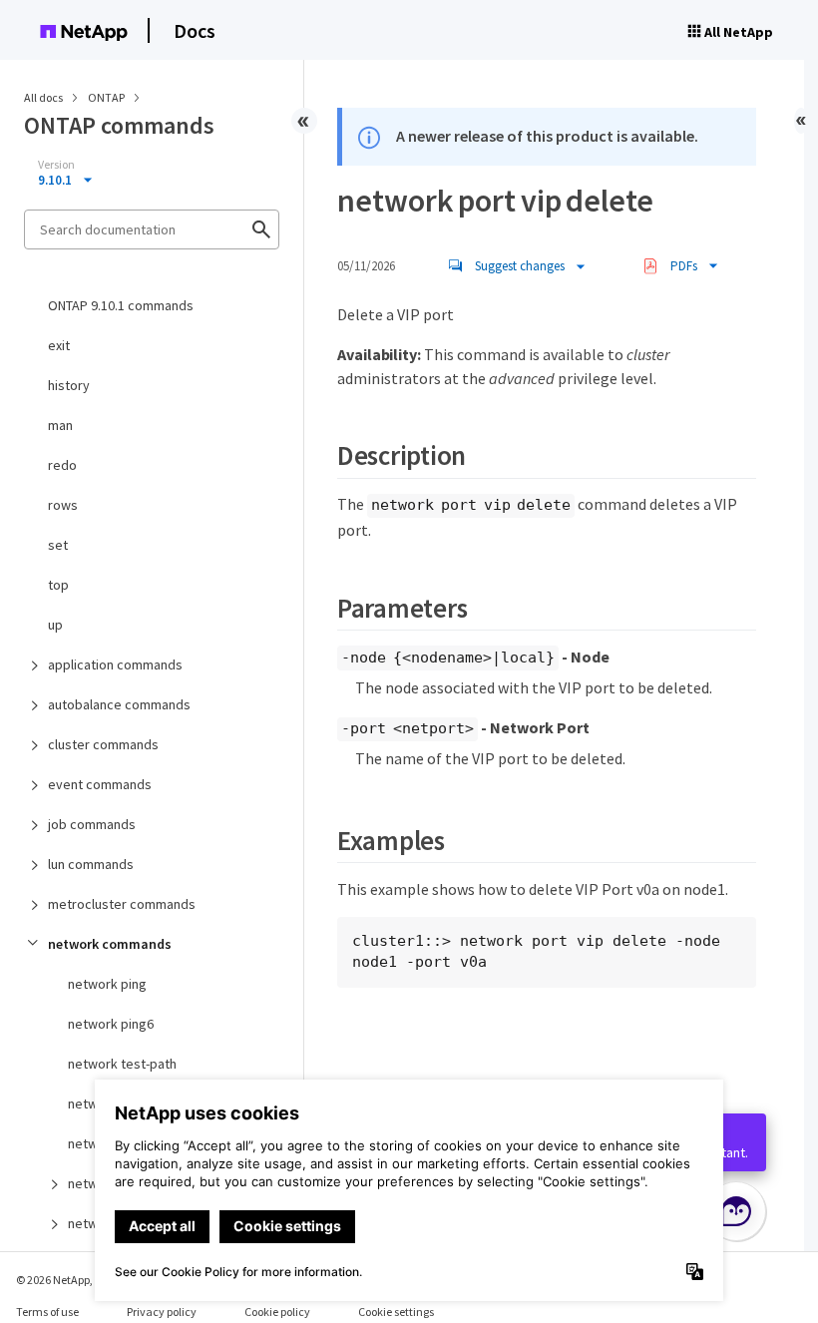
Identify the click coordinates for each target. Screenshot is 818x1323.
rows (63, 505)
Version (56, 165)
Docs (194, 30)
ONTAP (107, 97)
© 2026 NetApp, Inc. (65, 1279)
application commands (115, 664)
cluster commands (103, 744)
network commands (110, 944)
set (58, 545)
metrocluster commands (122, 904)
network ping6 (111, 1024)
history (69, 385)
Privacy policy (162, 1311)
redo (62, 465)
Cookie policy (277, 1311)
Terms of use (47, 1311)
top (58, 585)
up (55, 625)
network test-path (122, 1064)
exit (59, 345)
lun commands (91, 864)
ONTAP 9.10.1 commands (121, 305)
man (60, 425)
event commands (100, 784)
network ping (107, 984)
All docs (43, 97)
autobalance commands (119, 704)
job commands (92, 824)
